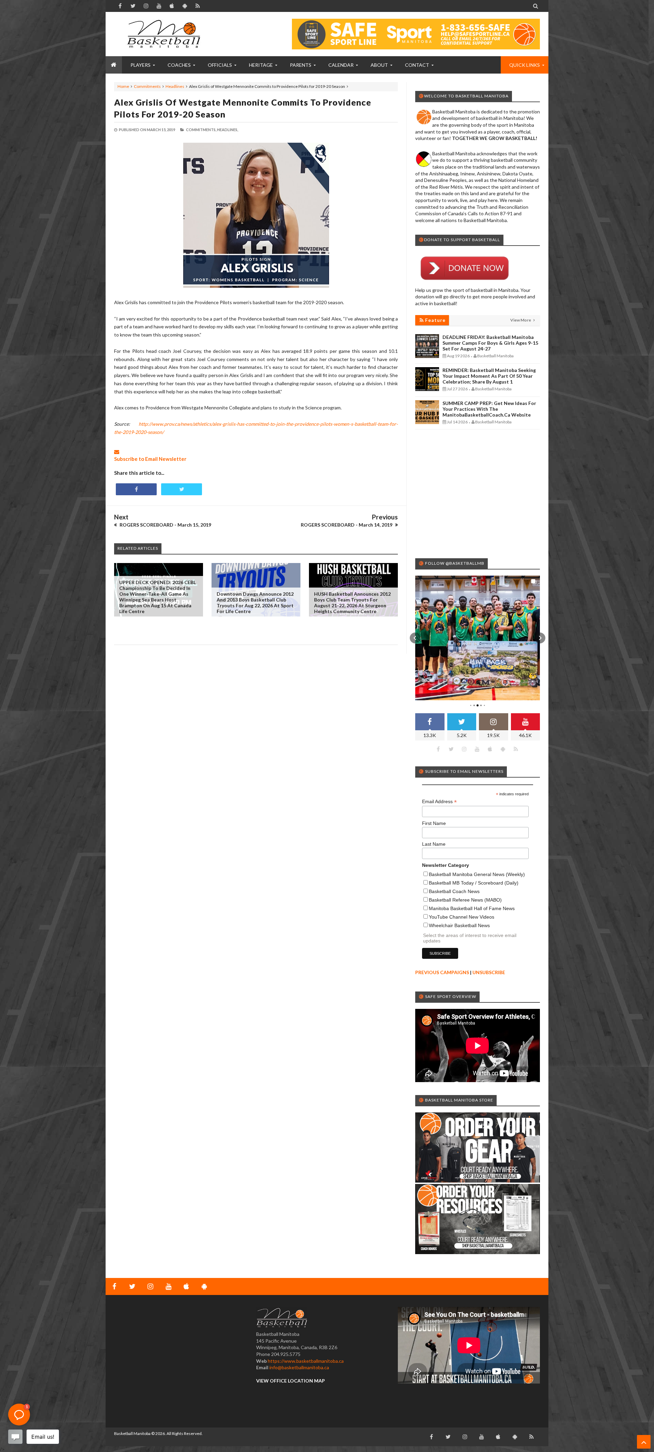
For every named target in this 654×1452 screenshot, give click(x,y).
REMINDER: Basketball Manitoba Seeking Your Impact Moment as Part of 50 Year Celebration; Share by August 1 (489, 376)
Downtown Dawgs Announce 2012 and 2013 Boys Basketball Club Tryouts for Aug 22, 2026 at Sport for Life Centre (255, 602)
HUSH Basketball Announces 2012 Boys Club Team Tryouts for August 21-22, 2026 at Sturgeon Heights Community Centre (352, 602)
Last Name (434, 844)
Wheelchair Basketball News (459, 925)
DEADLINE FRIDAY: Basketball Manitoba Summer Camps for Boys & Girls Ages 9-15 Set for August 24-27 (490, 343)
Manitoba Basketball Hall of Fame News (472, 908)
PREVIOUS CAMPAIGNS (442, 972)
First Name (434, 823)
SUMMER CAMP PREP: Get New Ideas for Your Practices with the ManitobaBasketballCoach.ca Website (489, 409)
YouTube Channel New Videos (461, 917)
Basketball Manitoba (132, 1433)
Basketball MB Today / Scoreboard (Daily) (473, 883)
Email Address (439, 801)
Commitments (147, 86)
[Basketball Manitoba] (165, 34)
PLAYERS (140, 65)
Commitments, (201, 129)
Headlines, (227, 129)
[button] (415, 638)
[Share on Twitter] (181, 489)
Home (123, 86)
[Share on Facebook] (136, 489)
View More (521, 320)
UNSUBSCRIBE (488, 972)
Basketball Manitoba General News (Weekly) (477, 874)
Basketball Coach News (454, 891)
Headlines (175, 86)
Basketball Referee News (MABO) (465, 900)
